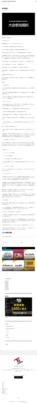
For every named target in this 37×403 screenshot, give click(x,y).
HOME (3, 382)
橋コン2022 (7, 337)
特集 (2, 386)
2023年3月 (6, 287)
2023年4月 (6, 286)
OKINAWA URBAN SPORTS (9, 1)
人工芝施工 (3, 391)
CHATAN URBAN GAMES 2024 (6, 10)
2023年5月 (6, 284)
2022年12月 (7, 288)
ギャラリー (7, 330)
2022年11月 (7, 289)
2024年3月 (6, 282)
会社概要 (3, 392)
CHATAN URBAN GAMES (9, 326)
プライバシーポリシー (5, 393)
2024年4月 (6, 281)
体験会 (7, 335)
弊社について (18, 377)
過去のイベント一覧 (5, 388)
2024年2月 (6, 283)
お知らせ (3, 384)
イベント (3, 383)
